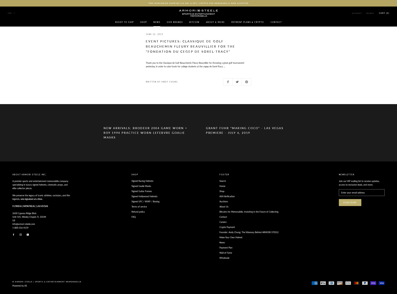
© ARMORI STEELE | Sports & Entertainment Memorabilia (46, 282)
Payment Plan (225, 247)
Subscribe (350, 202)
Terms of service (139, 206)
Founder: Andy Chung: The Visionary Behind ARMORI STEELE (249, 232)
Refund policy (138, 211)
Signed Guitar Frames (142, 191)
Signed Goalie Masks (141, 186)
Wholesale (224, 258)
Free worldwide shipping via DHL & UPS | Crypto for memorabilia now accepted (199, 3)
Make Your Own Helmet (230, 237)
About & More (215, 22)
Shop (143, 22)
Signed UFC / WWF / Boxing (145, 201)
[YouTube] (28, 234)
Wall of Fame (225, 252)
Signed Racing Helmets (142, 181)
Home (222, 186)
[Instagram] (21, 234)
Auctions (223, 201)
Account (357, 13)
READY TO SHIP (124, 22)
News (156, 22)
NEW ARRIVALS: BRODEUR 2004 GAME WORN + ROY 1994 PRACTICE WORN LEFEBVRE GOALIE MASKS (145, 132)
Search (370, 13)
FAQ (134, 217)
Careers (223, 222)
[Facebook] (13, 234)
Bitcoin (194, 22)
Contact (276, 22)
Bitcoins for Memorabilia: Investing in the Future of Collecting (248, 211)
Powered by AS (19, 285)
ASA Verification (227, 196)
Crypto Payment (227, 227)
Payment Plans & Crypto (247, 22)
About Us (223, 206)
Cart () (384, 13)
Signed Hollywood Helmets (144, 196)
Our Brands (175, 22)
